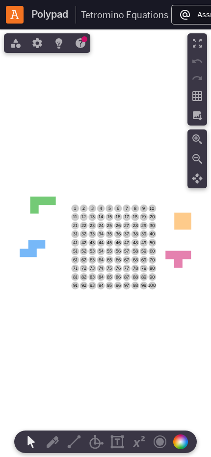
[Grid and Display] (197, 96)
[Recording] (160, 442)
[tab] (15, 43)
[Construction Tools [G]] (95, 442)
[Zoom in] (197, 139)
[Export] (197, 116)
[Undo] (197, 61)
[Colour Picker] (183, 442)
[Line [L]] (74, 442)
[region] (105, 243)
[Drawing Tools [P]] (52, 442)
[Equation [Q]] (139, 442)
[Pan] (197, 178)
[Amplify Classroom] (14, 14)
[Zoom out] (197, 159)
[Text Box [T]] (117, 442)
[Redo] (197, 78)
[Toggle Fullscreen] (197, 43)
